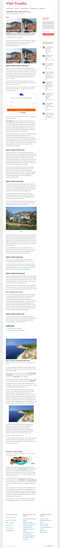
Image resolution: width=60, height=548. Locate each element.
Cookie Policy (9, 525)
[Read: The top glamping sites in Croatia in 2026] (44, 64)
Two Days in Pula (27, 534)
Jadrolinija (8, 133)
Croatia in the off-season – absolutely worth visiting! (49, 115)
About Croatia (43, 532)
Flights (11, 37)
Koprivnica (25, 539)
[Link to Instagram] (48, 546)
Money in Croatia (44, 519)
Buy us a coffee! (10, 522)
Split (14, 37)
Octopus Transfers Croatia (22, 309)
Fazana (24, 520)
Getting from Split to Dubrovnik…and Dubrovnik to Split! (20, 34)
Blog (20, 35)
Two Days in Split (27, 527)
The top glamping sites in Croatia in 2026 (49, 65)
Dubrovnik (8, 37)
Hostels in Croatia (27, 522)
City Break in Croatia (28, 532)
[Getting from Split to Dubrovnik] (21, 25)
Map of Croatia (44, 530)
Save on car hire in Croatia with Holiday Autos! (18, 360)
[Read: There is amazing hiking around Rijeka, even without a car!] (44, 104)
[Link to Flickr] (53, 546)
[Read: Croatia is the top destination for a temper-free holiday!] (44, 94)
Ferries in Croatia (44, 525)
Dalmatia (23, 35)
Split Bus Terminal (30, 249)
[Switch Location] (34, 104)
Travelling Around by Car (14, 500)
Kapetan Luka (9, 68)
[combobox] (21, 102)
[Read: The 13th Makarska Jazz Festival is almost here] (44, 47)
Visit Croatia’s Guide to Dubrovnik (15, 330)
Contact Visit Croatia (11, 520)
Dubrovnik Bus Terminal (19, 251)
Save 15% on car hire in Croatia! (14, 451)
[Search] (53, 11)
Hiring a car (9, 424)
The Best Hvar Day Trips (29, 524)
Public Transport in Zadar (29, 519)
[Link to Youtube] (50, 546)
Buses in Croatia (44, 524)
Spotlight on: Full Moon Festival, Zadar (49, 57)
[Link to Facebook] (46, 546)
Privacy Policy (9, 528)
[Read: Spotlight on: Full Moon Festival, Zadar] (44, 56)
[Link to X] (44, 546)
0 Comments (15, 35)
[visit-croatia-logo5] (16, 4)
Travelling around (19, 37)
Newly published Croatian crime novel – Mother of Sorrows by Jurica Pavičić (49, 85)
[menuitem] (10, 8)
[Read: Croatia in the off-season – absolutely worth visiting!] (44, 114)
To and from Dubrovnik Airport (23, 269)
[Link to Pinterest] (51, 546)
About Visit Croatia (11, 517)
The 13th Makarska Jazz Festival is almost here (49, 48)
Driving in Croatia (29, 35)
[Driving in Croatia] (21, 349)
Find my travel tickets (21, 109)
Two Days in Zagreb (28, 525)
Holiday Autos (17, 369)
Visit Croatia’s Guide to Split (14, 328)
